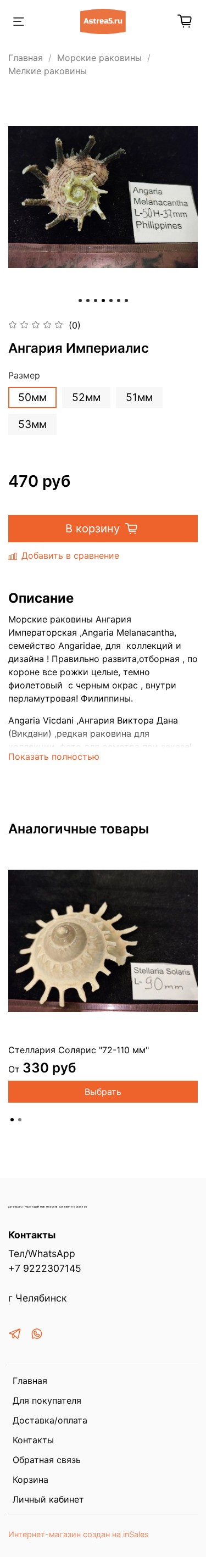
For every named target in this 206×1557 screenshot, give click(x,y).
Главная (25, 57)
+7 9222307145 (44, 1268)
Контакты (33, 1439)
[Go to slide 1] (80, 300)
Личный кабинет (48, 1499)
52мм (86, 397)
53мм (32, 424)
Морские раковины (99, 57)
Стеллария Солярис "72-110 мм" (78, 1049)
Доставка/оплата (50, 1420)
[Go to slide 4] (103, 300)
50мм (32, 397)
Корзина (30, 1479)
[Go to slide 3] (95, 300)
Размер (24, 375)
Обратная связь (47, 1459)
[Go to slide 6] (118, 300)
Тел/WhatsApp (41, 1253)
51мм (139, 397)
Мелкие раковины (47, 70)
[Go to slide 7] (126, 300)
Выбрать (103, 1091)
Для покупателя (47, 1400)
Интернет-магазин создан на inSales (78, 1534)
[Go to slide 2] (88, 300)
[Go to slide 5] (111, 300)
